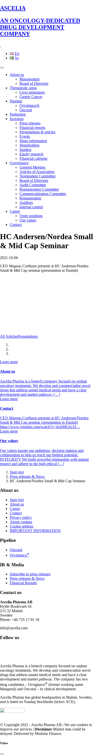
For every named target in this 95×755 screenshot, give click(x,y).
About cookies (21, 522)
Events (24, 136)
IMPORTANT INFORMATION (35, 531)
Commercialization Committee (42, 194)
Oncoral (25, 110)
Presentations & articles (37, 132)
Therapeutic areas (23, 88)
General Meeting (32, 167)
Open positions (31, 216)
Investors (17, 119)
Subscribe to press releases (30, 574)
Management (29, 79)
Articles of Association (36, 172)
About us (17, 75)
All (2, 336)
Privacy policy (21, 517)
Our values (27, 220)
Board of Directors (33, 83)
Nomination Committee (37, 176)
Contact (16, 225)
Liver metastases (32, 92)
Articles (12, 336)
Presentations (28, 336)
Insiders (25, 150)
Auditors (26, 202)
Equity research (31, 154)
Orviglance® (29, 105)
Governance (19, 163)
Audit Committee (32, 185)
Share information (33, 141)
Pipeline (16, 101)
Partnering (18, 114)
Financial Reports (23, 583)
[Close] (2, 754)
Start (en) (17, 472)
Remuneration (30, 198)
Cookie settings (21, 526)
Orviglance (19, 555)
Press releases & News (27, 476)
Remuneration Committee (39, 189)
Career (15, 211)
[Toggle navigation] (2, 67)
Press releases (29, 123)
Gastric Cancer (30, 97)
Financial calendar (33, 158)
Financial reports (32, 127)
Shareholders (29, 145)
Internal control (31, 207)
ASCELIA (40, 21)
